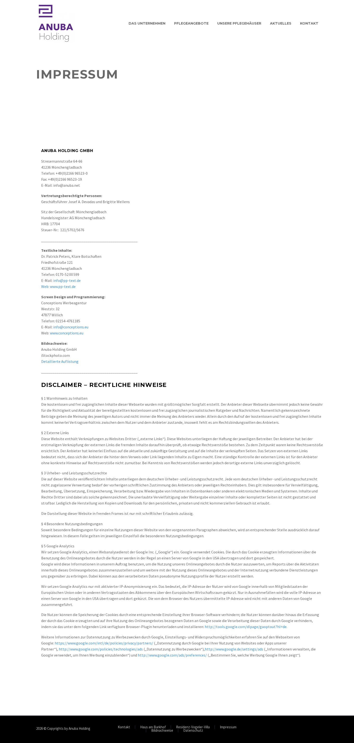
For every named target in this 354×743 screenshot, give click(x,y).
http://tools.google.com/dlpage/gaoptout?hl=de (246, 626)
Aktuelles (280, 23)
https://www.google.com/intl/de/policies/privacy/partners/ (104, 643)
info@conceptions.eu (70, 327)
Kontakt (309, 23)
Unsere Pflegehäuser (239, 23)
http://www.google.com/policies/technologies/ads (101, 649)
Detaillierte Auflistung (60, 361)
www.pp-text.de (63, 286)
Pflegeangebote (191, 23)
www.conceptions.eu (66, 333)
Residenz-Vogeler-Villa (193, 727)
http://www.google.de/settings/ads (234, 649)
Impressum (228, 727)
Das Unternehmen (147, 23)
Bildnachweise (162, 730)
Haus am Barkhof (153, 727)
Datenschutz (193, 730)
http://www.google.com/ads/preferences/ (172, 655)
